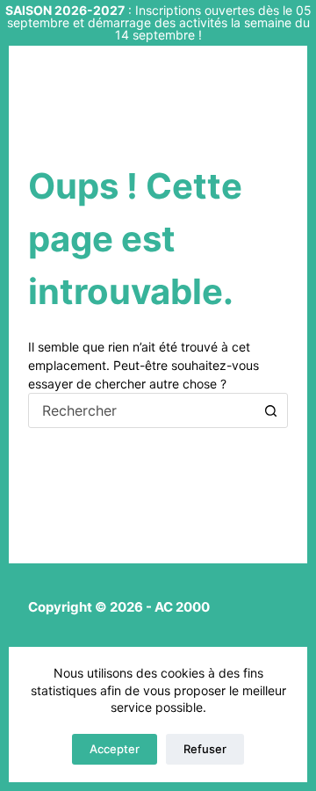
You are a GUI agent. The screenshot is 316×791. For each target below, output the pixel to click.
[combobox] (142, 410)
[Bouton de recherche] (270, 410)
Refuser (204, 749)
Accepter (115, 749)
